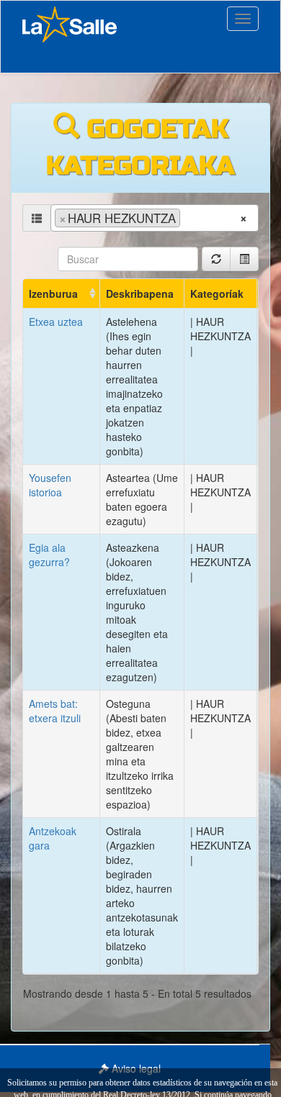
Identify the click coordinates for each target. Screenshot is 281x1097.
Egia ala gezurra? (49, 554)
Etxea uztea (56, 321)
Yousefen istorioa (50, 484)
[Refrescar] (216, 259)
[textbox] (188, 217)
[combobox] (154, 218)
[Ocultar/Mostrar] (244, 259)
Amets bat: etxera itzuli (55, 710)
